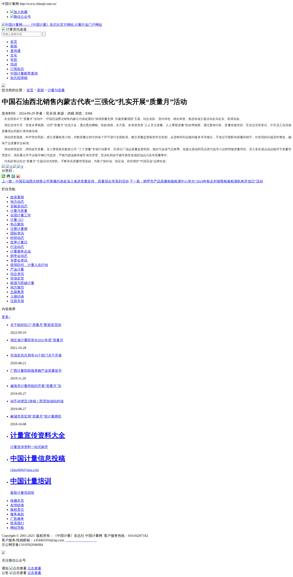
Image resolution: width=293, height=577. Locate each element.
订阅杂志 (17, 69)
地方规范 (17, 287)
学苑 (13, 60)
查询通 (15, 51)
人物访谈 (17, 296)
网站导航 (17, 528)
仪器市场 (17, 301)
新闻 (13, 46)
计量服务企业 (20, 251)
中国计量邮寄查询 (24, 73)
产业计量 (17, 269)
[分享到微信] (3, 176)
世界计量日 (18, 242)
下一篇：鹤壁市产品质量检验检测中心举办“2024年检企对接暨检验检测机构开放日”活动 (196, 181)
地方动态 (17, 202)
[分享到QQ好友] (8, 176)
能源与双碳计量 (22, 283)
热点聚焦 (17, 224)
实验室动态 (18, 206)
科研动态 (17, 238)
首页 (13, 42)
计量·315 (16, 220)
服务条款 (17, 514)
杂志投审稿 (18, 78)
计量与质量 (56, 90)
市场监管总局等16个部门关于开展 (36, 355)
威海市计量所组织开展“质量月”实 (35, 386)
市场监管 (17, 278)
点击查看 (34, 568)
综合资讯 (17, 274)
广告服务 (17, 518)
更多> (6, 317)
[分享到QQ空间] (13, 176)
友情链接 (17, 505)
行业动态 (17, 247)
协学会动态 (18, 256)
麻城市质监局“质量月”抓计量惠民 (35, 416)
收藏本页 (17, 500)
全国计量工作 (20, 215)
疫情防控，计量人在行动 (29, 265)
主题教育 (17, 292)
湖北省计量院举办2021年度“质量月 (36, 340)
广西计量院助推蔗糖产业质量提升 (36, 370)
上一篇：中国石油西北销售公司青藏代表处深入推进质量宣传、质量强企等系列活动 (65, 181)
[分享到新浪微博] (18, 176)
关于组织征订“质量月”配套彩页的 (35, 325)
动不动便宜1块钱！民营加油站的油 (36, 401)
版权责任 (17, 509)
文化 (13, 55)
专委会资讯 (18, 260)
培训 (13, 64)
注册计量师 (18, 229)
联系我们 (17, 523)
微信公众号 (22, 16)
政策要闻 (17, 197)
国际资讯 (17, 233)
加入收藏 (20, 12)
